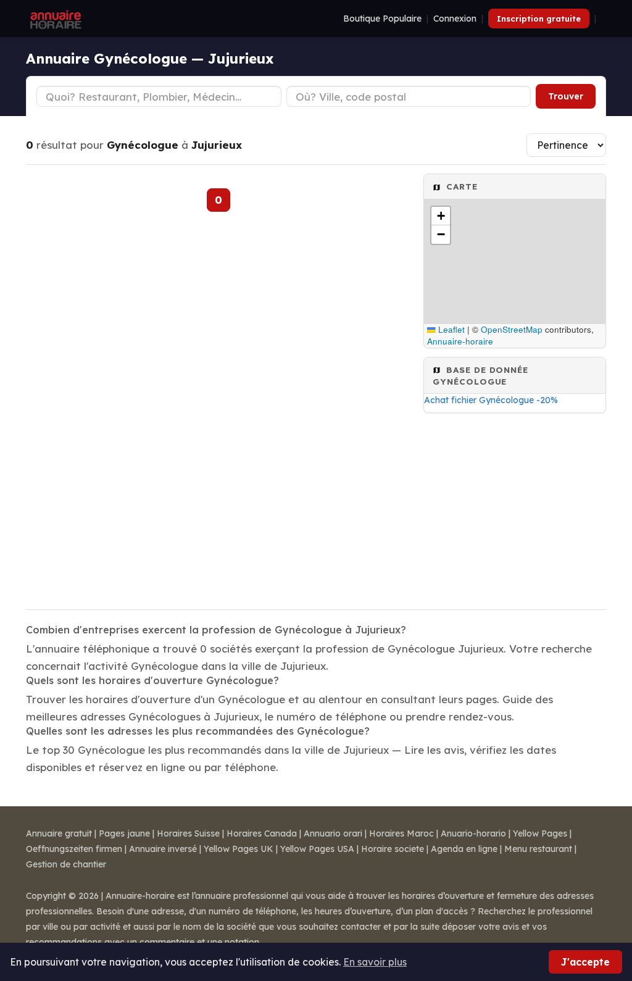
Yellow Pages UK (238, 848)
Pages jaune (124, 833)
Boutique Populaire (382, 18)
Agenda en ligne (464, 848)
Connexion (454, 18)
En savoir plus (375, 962)
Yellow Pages (540, 833)
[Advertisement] (514, 507)
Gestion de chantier (66, 864)
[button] (440, 216)
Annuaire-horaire (460, 341)
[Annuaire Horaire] (54, 18)
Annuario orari (333, 833)
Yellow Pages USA (317, 848)
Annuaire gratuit (59, 833)
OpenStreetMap (512, 329)
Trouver (565, 96)
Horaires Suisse (188, 833)
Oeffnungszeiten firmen (74, 848)
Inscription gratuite (539, 18)
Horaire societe (392, 848)
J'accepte (585, 962)
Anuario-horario (473, 833)
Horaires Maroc (401, 833)
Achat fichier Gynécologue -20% (491, 400)
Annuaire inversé (163, 848)
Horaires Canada (262, 833)
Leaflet (450, 329)
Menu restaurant (538, 848)
